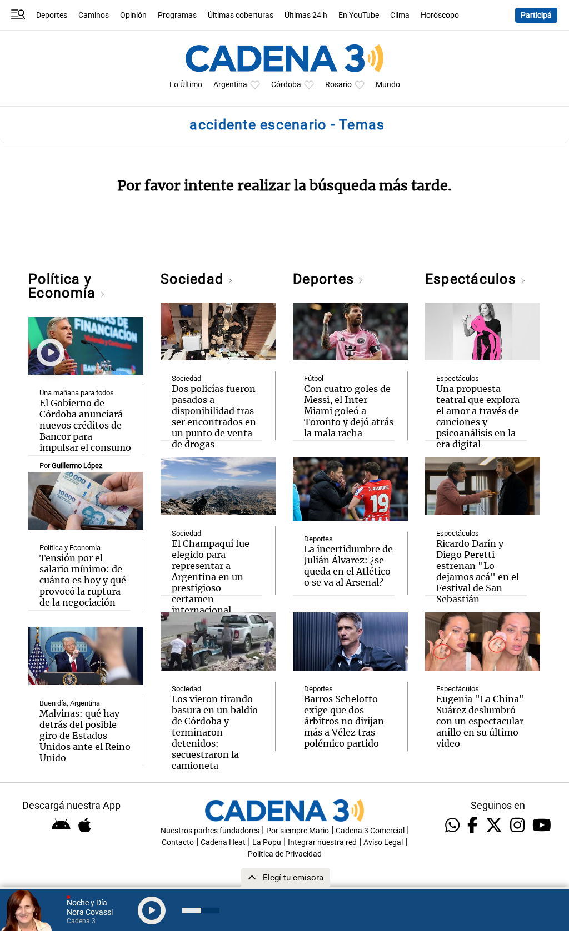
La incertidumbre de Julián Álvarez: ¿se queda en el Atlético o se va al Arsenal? (348, 565)
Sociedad (194, 279)
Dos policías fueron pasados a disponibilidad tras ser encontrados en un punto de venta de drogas (214, 416)
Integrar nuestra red (322, 842)
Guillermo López (77, 465)
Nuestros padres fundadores (210, 831)
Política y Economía (63, 286)
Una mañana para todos (76, 393)
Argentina (230, 84)
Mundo (388, 84)
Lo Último (185, 84)
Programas (177, 15)
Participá (536, 15)
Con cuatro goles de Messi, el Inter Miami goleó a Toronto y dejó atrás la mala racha (348, 411)
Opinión (133, 15)
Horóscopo (440, 15)
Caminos (93, 15)
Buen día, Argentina (69, 703)
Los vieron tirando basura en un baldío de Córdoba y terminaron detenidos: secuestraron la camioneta (215, 732)
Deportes (51, 15)
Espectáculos (472, 279)
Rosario (338, 84)
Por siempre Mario (297, 831)
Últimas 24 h (305, 15)
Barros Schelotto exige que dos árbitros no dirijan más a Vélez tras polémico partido (344, 721)
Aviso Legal (383, 842)
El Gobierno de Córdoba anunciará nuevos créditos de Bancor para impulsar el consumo (85, 425)
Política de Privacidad (285, 854)
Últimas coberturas (240, 15)
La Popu (266, 842)
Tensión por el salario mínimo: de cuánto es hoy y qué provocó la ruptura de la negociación (82, 580)
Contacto (178, 842)
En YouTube (358, 15)
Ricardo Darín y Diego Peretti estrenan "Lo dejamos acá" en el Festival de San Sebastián (477, 571)
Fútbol (313, 378)
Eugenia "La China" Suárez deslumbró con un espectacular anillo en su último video (480, 721)
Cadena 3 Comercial (370, 831)
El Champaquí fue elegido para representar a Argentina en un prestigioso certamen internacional (210, 577)
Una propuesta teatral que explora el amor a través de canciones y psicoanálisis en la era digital (478, 416)
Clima (400, 15)
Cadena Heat (223, 842)
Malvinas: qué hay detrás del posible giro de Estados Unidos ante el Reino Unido (85, 735)
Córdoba (286, 84)
